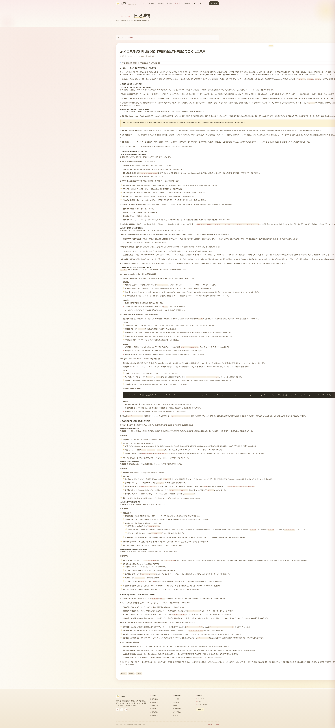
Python (175, 705)
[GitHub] (126, 709)
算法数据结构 (177, 709)
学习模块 (151, 3)
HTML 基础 (176, 699)
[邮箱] (117, 709)
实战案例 (169, 3)
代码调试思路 (154, 712)
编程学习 (123, 673)
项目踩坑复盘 (154, 702)
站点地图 (217, 724)
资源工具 (175, 715)
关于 (195, 3)
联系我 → (200, 709)
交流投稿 (214, 3)
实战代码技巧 (154, 709)
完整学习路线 (177, 712)
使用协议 (210, 724)
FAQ (201, 3)
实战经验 (139, 673)
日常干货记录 (154, 699)
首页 (143, 3)
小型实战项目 (154, 715)
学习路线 (187, 3)
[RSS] (121, 709)
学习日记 (177, 3)
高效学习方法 (154, 705)
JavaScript (176, 702)
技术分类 (161, 3)
